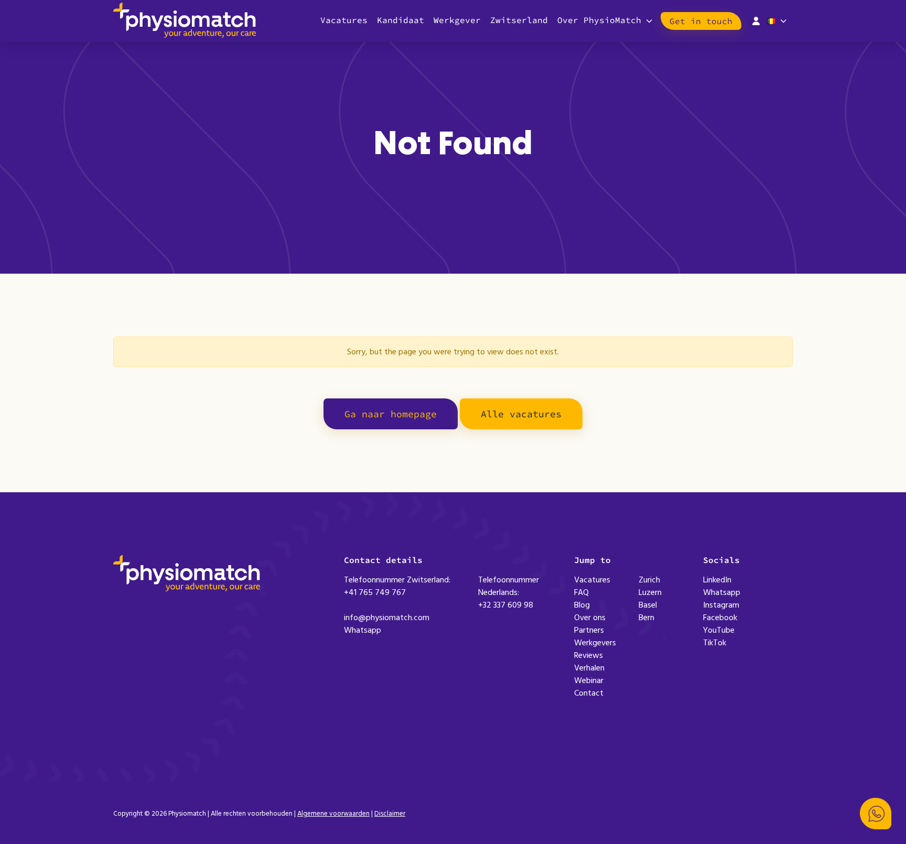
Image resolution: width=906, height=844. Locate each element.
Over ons (590, 617)
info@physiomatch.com (386, 617)
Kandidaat (400, 20)
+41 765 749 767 (375, 592)
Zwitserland (519, 20)
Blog (582, 605)
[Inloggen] (756, 20)
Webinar (588, 680)
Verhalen (589, 668)
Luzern (650, 592)
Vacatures (344, 20)
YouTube (719, 630)
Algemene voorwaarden (333, 813)
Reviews (588, 655)
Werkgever (457, 20)
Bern (646, 617)
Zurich (649, 580)
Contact (588, 693)
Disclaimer (389, 813)
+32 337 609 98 (505, 605)
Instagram (721, 605)
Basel (648, 605)
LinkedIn (717, 580)
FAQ (581, 592)
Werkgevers (595, 642)
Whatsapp (362, 630)
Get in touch (701, 21)
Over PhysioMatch (599, 20)
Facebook (720, 617)
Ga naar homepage (390, 414)
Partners (589, 630)
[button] (875, 813)
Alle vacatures (521, 414)
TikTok (714, 642)
